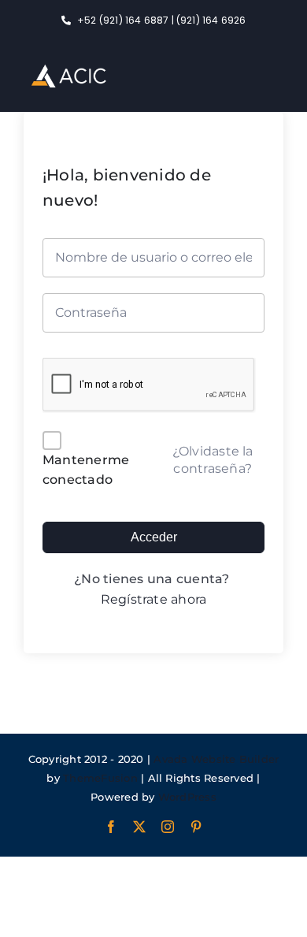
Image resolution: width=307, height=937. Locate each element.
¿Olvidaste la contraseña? (212, 460)
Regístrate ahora (154, 599)
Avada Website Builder (216, 759)
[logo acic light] (68, 70)
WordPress (187, 796)
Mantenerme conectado (86, 470)
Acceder (154, 537)
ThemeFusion (100, 778)
